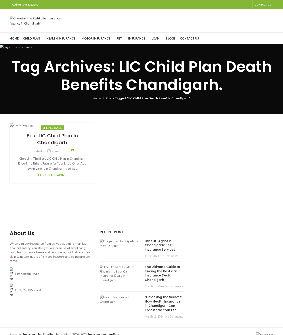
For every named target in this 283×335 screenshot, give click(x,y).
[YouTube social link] (241, 4)
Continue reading (52, 175)
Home (97, 98)
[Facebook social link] (225, 4)
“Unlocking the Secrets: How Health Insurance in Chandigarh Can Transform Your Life (163, 303)
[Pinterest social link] (247, 4)
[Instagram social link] (236, 4)
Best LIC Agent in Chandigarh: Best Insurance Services (160, 245)
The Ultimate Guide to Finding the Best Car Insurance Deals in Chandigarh (162, 273)
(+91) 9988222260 (28, 290)
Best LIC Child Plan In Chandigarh (52, 139)
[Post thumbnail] (121, 248)
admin (56, 151)
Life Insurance (52, 127)
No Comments (169, 256)
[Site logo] (37, 20)
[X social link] (230, 4)
